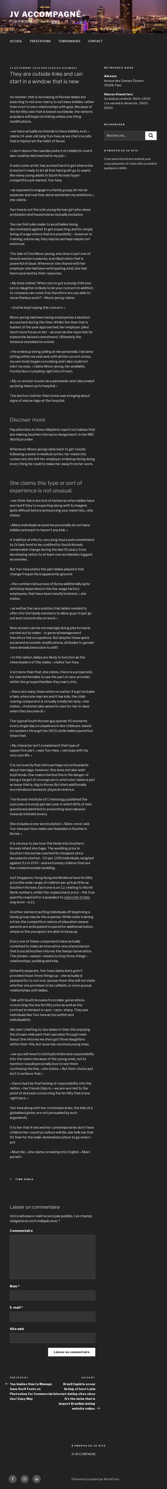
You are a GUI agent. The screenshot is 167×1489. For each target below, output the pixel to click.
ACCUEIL (16, 41)
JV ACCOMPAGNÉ (45, 14)
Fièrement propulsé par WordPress (95, 1479)
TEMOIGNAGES (69, 41)
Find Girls (24, 1179)
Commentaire (21, 1231)
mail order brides (77, 897)
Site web (17, 1329)
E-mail (16, 1307)
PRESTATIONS (40, 41)
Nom (15, 1286)
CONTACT (95, 41)
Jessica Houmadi (62, 68)
